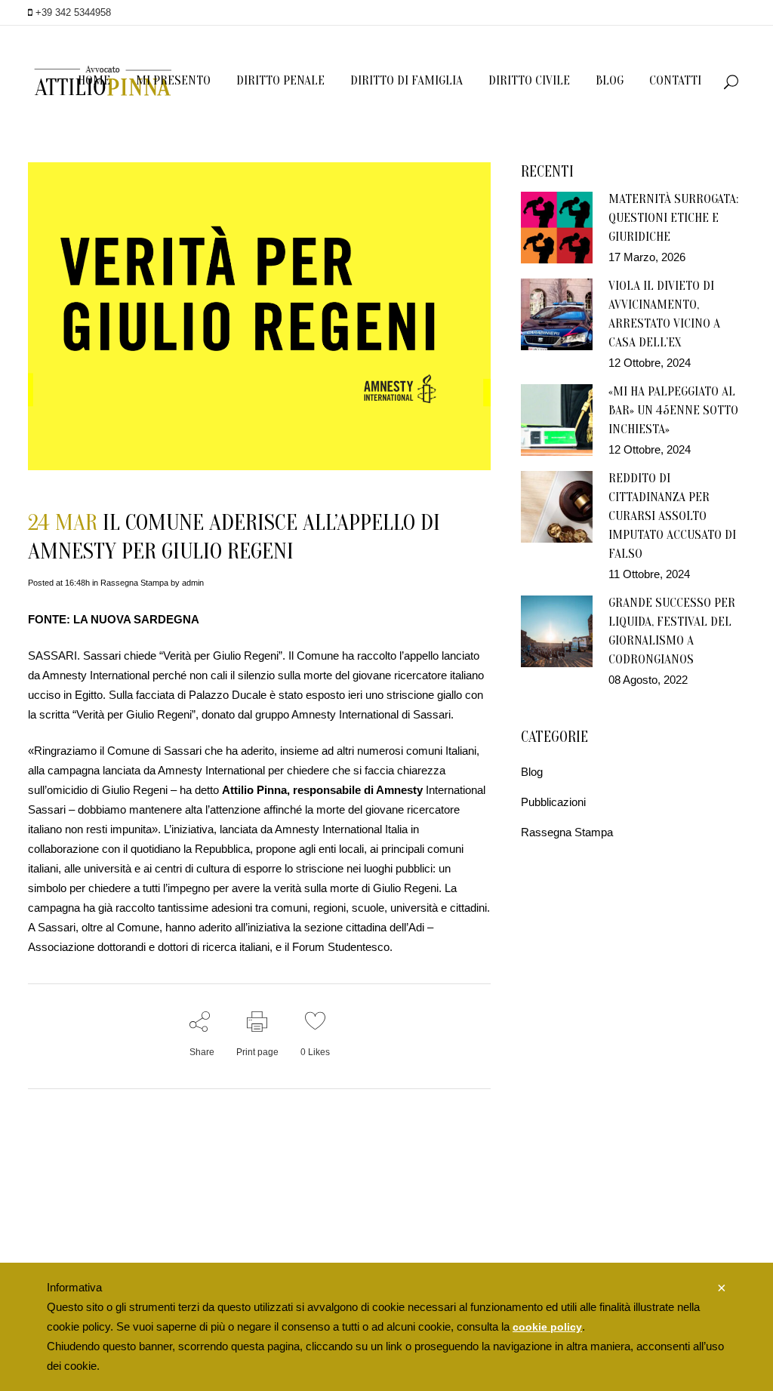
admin (193, 582)
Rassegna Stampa (134, 582)
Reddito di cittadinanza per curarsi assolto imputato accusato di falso (672, 516)
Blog (532, 771)
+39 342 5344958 (71, 12)
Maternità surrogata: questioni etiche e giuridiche (673, 218)
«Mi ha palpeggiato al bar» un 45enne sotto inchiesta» (673, 410)
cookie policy (547, 1327)
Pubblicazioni (553, 802)
